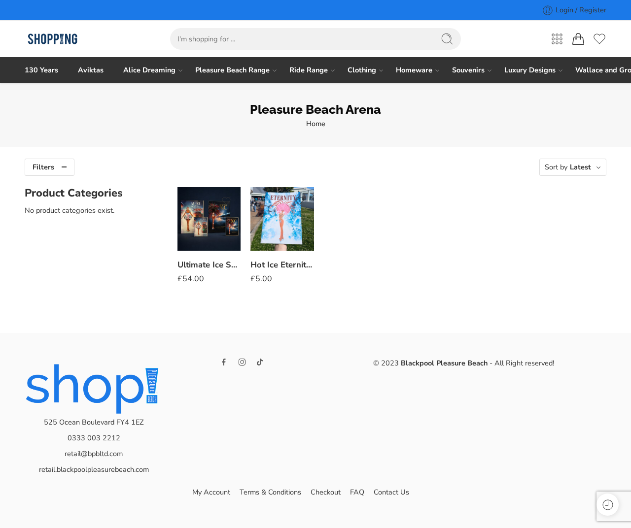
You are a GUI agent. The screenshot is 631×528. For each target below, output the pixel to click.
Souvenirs (468, 70)
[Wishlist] (226, 201)
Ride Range (308, 70)
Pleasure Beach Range (232, 70)
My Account (211, 492)
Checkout (326, 492)
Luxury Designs (530, 70)
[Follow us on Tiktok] (259, 362)
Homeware (414, 70)
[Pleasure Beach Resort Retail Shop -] (52, 39)
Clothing (362, 70)
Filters (43, 167)
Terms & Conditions (270, 492)
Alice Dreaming (149, 70)
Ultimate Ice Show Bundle (209, 264)
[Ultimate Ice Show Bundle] (209, 218)
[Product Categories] (557, 39)
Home (315, 124)
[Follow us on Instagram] (242, 362)
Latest (580, 167)
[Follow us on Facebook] (224, 362)
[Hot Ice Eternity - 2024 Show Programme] (282, 218)
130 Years (41, 70)
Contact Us (391, 492)
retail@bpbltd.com (94, 454)
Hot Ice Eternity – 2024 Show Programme (282, 264)
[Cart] (578, 39)
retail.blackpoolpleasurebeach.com (94, 469)
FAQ (357, 492)
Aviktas (91, 70)
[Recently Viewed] (607, 505)
